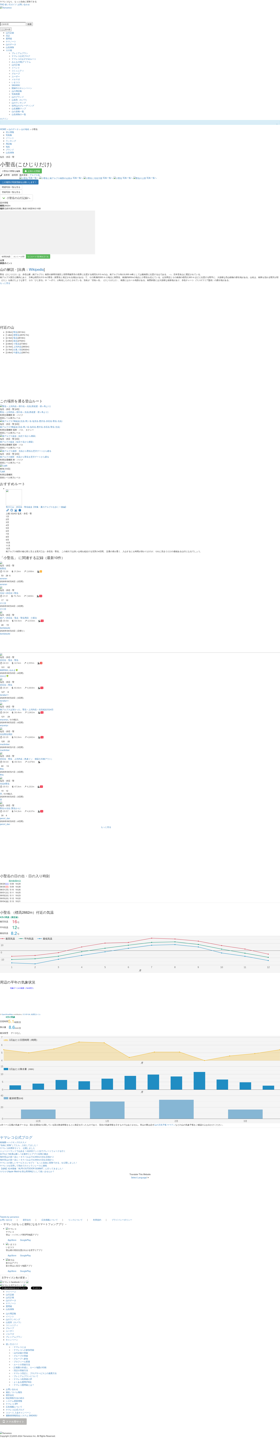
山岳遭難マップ (19, 108)
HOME (3, 129)
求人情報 (10, 132)
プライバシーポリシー (122, 1219)
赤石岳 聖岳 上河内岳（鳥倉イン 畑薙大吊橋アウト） (26, 758)
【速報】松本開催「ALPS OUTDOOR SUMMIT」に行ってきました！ (32, 1168)
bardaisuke (5, 627)
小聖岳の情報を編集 (11, 170)
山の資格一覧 (18, 111)
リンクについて (75, 1219)
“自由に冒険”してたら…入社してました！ (19, 1145)
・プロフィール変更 (21, 1361)
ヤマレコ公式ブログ (21, 56)
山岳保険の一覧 (19, 114)
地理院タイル (36, 1014)
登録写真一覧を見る (11, 191)
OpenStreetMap (7, 1014)
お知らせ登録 (34, 170)
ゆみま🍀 (13, 670)
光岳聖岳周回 (6, 734)
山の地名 (25, 129)
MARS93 (4, 670)
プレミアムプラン (20, 53)
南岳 (15, 340)
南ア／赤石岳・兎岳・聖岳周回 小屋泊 (18, 617)
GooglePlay (25, 1240)
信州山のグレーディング (23, 105)
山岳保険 (10, 47)
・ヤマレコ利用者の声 (22, 1379)
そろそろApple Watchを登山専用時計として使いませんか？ (27, 1171)
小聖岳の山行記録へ (18, 198)
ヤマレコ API (12, 1403)
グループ (16, 73)
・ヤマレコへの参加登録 (23, 1349)
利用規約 (97, 1219)
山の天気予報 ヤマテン (164, 1124)
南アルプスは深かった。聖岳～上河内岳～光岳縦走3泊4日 (26, 709)
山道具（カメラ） (20, 99)
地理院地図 (6, 256)
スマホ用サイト (14, 1421)
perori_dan (5, 818)
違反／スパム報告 (14, 1392)
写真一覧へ (33, 177)
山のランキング (19, 102)
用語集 (9, 143)
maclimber (5, 744)
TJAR (2, 471)
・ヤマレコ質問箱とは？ (23, 1384)
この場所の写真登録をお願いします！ (19, 182)
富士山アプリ (12, 1262)
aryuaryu (4, 719)
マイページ (11, 1291)
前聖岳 (3, 568)
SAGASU (16, 85)
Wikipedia (36, 269)
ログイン (4, 118)
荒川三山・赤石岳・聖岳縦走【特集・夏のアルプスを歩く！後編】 (36, 506)
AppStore (12, 1240)
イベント (16, 67)
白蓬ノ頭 (17, 349)
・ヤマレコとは (19, 1346)
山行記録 (10, 32)
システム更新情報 (14, 1400)
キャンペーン (12, 1339)
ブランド (10, 149)
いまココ (16, 82)
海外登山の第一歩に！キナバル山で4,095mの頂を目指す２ (27, 1156)
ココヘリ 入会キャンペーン (18, 1412)
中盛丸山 (17, 352)
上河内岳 (17, 346)
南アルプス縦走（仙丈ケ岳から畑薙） (17, 441)
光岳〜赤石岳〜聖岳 (9, 592)
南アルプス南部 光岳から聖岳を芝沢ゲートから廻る (24, 456)
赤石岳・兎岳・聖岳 (9, 660)
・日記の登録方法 (20, 1370)
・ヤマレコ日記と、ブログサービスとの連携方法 (34, 1373)
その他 (9, 50)
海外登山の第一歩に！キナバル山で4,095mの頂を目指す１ (27, 1159)
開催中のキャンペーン (22, 88)
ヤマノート (11, 41)
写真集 (9, 134)
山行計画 (16, 64)
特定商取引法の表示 (15, 1397)
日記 (8, 35)
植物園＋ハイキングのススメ (13, 1142)
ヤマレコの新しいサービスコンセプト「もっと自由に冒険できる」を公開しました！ (39, 1162)
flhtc (2, 768)
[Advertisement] (87, 643)
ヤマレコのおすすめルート (24, 58)
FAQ (2, 4)
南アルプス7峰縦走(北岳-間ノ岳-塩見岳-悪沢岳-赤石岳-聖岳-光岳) (30, 426)
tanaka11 (4, 694)
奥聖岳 (16, 334)
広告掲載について (49, 1219)
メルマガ (16, 79)
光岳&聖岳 (4, 783)
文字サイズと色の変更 (14, 1277)
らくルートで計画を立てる (38, 256)
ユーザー (16, 76)
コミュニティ (18, 70)
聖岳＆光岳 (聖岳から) (10, 808)
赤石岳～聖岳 (6, 684)
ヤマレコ (10, 1231)
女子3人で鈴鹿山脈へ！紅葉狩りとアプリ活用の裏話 (24, 1153)
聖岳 (15, 332)
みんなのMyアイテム (21, 61)
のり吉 (3, 603)
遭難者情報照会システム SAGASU (21, 1415)
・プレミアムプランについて (25, 1376)
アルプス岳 (35, 174)
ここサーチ (5, 29)
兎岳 (15, 337)
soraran (3, 578)
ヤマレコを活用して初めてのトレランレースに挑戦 (23, 1165)
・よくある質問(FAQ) (22, 1381)
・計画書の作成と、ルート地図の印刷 (29, 1367)
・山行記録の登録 (20, 1352)
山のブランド (18, 96)
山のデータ (11, 44)
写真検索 (16, 93)
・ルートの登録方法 (21, 1364)
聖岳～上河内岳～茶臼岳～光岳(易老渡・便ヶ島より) (24, 412)
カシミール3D (18, 256)
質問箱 (9, 38)
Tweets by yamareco (9, 1216)
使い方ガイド (11, 4)
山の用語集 (17, 90)
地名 (8, 146)
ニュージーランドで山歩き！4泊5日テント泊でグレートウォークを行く (33, 1150)
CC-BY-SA (26, 1014)
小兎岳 (16, 343)
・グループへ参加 (20, 1358)
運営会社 (27, 1219)
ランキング (11, 140)
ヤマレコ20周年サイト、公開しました (17, 1148)
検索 (30, 24)
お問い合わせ (24, 4)
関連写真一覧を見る (11, 187)
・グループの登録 (20, 1355)
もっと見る (5, 283)
